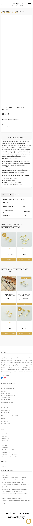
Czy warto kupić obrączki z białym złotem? (13, 482)
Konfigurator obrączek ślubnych (11, 456)
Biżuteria (4, 436)
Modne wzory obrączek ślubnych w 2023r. (13, 480)
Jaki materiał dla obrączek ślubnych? (12, 498)
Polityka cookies (6, 452)
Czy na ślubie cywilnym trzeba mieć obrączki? (14, 477)
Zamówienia (5, 438)
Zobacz (28, 259)
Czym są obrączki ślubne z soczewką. (12, 491)
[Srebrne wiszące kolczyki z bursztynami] (8, 283)
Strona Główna (6, 433)
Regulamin (5, 447)
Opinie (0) (17, 194)
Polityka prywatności (8, 450)
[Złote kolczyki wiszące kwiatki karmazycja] (24, 283)
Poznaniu (4, 466)
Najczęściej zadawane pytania (10, 454)
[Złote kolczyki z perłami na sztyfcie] (8, 313)
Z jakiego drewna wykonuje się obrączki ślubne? (15, 489)
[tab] (7, 195)
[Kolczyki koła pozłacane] (24, 239)
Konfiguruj (9, 259)
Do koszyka (20, 259)
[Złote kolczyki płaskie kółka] (8, 239)
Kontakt (4, 445)
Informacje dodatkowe (7, 194)
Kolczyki (7, 272)
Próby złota (5, 475)
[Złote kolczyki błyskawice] (24, 313)
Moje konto (5, 440)
